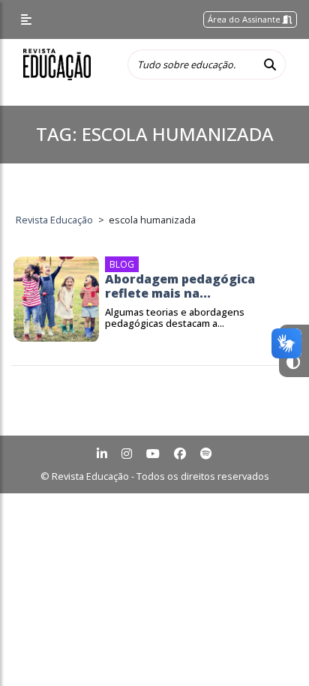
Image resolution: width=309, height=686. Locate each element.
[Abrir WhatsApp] (271, 648)
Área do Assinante (245, 19)
